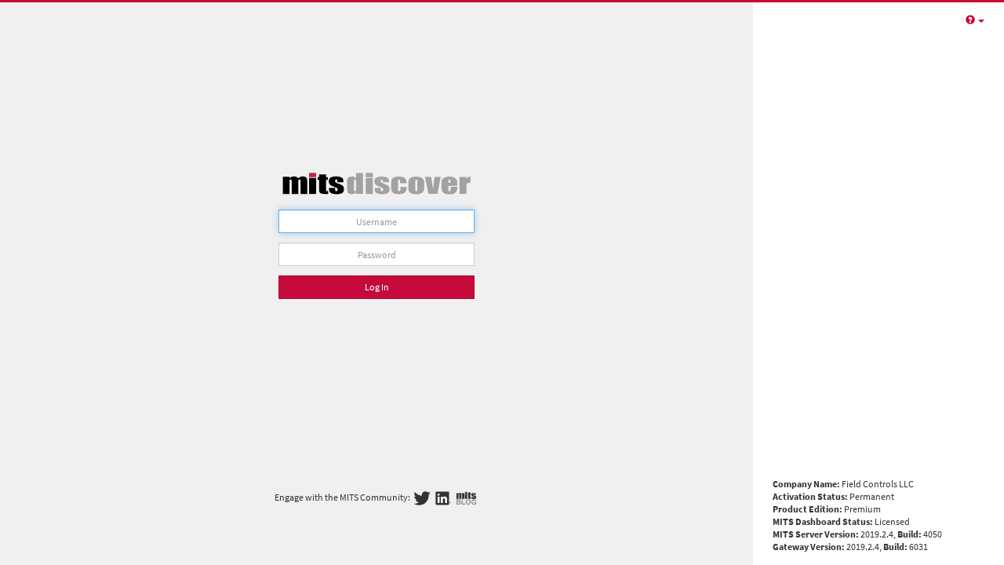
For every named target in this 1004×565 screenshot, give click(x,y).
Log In (377, 287)
